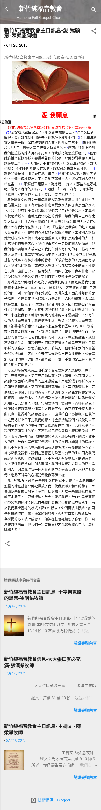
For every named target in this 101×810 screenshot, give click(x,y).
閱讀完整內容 (85, 643)
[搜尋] (94, 10)
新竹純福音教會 (40, 8)
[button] (94, 32)
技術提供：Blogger (53, 800)
